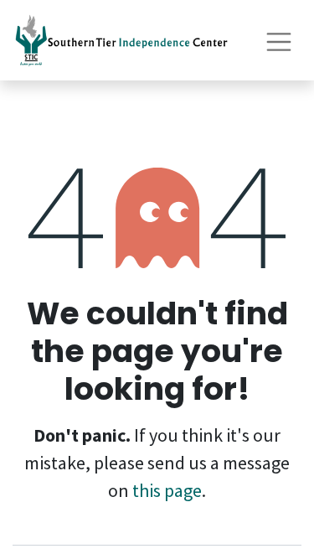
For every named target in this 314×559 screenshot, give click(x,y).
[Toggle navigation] (278, 39)
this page (167, 490)
